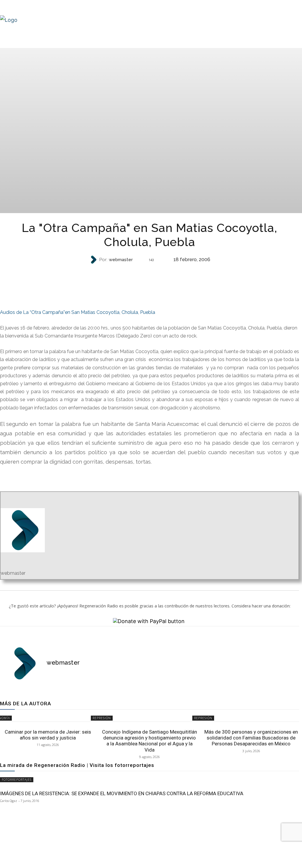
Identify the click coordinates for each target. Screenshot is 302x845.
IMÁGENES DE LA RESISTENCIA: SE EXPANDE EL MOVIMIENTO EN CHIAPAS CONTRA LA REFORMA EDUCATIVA (121, 793)
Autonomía (149, 270)
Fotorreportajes (17, 780)
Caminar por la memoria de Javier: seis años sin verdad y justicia (48, 735)
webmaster (121, 260)
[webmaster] (94, 259)
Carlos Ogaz (8, 800)
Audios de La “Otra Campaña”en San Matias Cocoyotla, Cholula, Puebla (77, 312)
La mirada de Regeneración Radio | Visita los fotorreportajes (77, 765)
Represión (102, 718)
